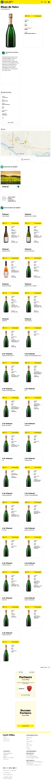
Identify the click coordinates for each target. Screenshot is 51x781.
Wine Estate (29, 745)
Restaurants (29, 737)
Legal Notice (6, 739)
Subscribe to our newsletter (9, 770)
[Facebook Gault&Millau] (4, 768)
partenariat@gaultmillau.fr (32, 757)
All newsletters (6, 772)
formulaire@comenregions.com (33, 764)
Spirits (27, 743)
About (4, 737)
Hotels (27, 746)
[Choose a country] (45, 2)
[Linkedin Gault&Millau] (9, 768)
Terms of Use (6, 740)
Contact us (5, 759)
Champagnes (29, 741)
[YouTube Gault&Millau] (14, 768)
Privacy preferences (7, 774)
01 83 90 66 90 (29, 763)
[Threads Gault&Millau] (15, 768)
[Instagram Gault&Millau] (6, 768)
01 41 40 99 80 (10, 757)
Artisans (28, 748)
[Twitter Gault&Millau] (8, 768)
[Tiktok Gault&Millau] (11, 768)
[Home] (8, 1)
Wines (27, 739)
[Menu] (48, 2)
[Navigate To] (25, 145)
